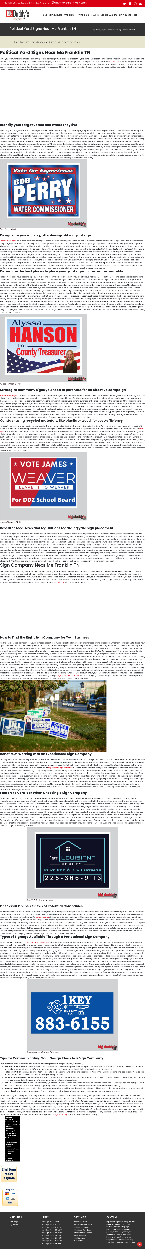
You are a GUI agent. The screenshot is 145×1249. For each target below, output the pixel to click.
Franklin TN (114, 61)
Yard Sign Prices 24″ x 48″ (52, 1235)
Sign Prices (8, 1126)
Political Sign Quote (11, 1131)
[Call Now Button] (139, 1244)
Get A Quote (125, 15)
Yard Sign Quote (10, 1133)
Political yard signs (8, 240)
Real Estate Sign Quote (10, 1136)
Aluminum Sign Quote (83, 1230)
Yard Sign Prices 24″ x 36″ (52, 1233)
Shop (134, 15)
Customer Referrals (12, 1149)
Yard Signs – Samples (89, 15)
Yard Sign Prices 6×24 (50, 1222)
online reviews (42, 917)
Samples (8, 1147)
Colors (7, 1140)
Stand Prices (9, 1128)
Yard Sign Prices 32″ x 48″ (52, 1238)
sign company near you (68, 675)
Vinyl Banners (55, 15)
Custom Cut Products (12, 1122)
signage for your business (38, 942)
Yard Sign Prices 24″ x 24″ (52, 1230)
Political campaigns (8, 395)
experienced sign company (60, 767)
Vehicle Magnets (109, 15)
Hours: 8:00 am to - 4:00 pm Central (71, 2)
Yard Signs (69, 15)
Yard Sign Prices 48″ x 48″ (52, 1241)
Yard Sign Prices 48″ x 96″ (52, 1243)
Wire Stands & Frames (83, 1233)
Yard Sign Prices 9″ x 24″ (51, 1224)
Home (44, 15)
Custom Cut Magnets (12, 1124)
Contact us (9, 1158)
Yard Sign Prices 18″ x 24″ (51, 1227)
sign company (61, 1114)
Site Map (8, 1153)
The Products (9, 1151)
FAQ (6, 1156)
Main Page (8, 1117)
